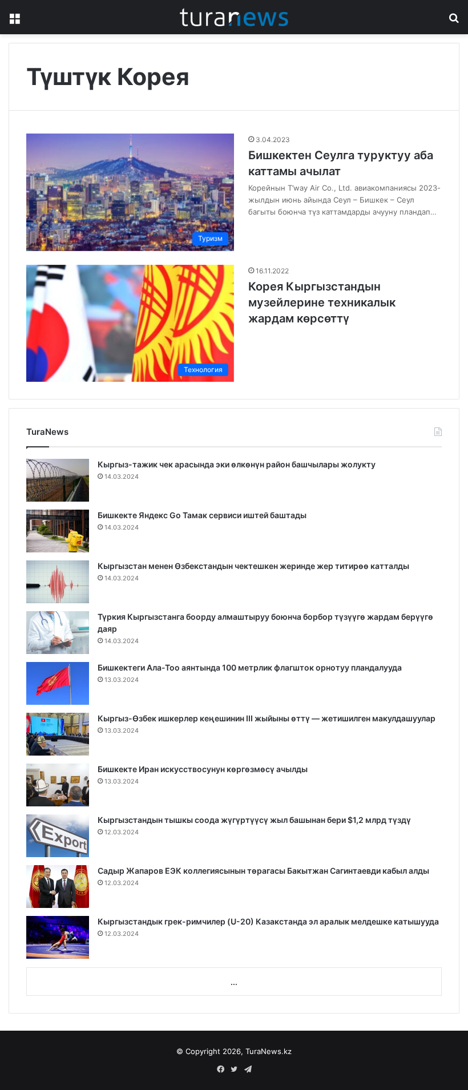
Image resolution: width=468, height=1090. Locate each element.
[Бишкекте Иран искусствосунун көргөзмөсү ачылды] (57, 785)
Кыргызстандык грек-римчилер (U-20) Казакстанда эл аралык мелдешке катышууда (268, 921)
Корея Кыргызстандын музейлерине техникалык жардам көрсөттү (322, 302)
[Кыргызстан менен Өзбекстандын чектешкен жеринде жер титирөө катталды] (57, 581)
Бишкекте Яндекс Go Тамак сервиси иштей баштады (202, 515)
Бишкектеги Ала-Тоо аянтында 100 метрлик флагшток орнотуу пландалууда (250, 667)
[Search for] (453, 21)
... (234, 982)
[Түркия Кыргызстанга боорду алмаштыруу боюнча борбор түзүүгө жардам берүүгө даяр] (57, 632)
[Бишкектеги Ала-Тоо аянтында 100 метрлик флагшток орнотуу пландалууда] (57, 683)
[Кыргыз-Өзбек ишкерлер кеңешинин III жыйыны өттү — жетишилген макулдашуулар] (57, 734)
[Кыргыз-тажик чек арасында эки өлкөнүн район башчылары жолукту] (57, 480)
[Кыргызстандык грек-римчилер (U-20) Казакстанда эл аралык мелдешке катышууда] (57, 937)
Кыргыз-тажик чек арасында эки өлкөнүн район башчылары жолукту (237, 464)
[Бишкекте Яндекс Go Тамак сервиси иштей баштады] (57, 531)
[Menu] (14, 21)
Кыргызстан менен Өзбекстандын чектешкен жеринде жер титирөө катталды (253, 566)
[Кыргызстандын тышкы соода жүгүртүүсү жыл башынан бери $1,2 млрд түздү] (57, 835)
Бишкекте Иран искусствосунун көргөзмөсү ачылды (203, 769)
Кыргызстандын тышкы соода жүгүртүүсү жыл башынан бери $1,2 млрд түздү (254, 820)
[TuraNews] (234, 17)
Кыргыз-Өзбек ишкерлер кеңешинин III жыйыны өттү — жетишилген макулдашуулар (266, 718)
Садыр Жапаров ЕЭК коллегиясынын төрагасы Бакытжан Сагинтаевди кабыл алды (263, 870)
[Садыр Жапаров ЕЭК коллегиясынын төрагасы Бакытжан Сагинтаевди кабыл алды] (57, 886)
